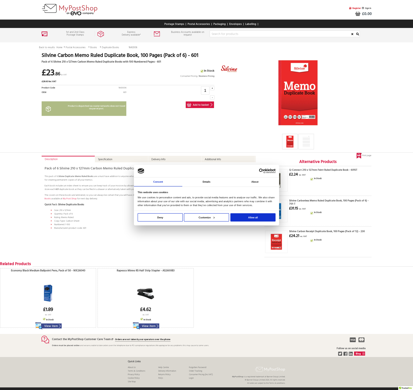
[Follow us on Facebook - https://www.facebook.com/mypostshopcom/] (345, 355)
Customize (205, 217)
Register (356, 8)
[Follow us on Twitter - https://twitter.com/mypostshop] (340, 355)
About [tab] (254, 181)
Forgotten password (197, 367)
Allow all (253, 217)
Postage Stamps (174, 24)
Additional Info (213, 159)
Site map (132, 381)
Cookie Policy (134, 378)
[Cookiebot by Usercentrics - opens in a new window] (261, 171)
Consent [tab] (158, 181)
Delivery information (167, 371)
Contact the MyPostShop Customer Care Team (81, 339)
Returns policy (164, 374)
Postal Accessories (199, 24)
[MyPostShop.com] (69, 16)
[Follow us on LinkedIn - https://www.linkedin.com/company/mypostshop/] (351, 355)
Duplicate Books (110, 47)
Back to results (47, 47)
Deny (160, 217)
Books (93, 47)
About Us (132, 367)
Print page (366, 155)
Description (51, 159)
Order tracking (195, 371)
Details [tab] (207, 181)
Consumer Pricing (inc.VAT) (201, 374)
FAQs (160, 378)
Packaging (219, 24)
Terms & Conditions (136, 371)
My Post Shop (70, 199)
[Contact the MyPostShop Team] (112, 339)
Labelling (250, 24)
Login (191, 378)
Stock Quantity (117, 96)
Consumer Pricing (188, 76)
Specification (105, 159)
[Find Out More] (48, 324)
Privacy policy (134, 374)
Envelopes (235, 24)
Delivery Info (158, 159)
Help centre (163, 367)
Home (59, 47)
